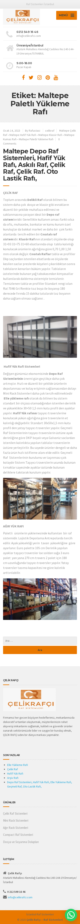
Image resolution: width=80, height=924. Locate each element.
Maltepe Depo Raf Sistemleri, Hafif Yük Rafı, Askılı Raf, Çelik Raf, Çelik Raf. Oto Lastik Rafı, (34, 164)
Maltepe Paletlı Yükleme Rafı (36, 139)
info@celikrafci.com (20, 897)
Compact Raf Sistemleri (18, 835)
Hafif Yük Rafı (15, 773)
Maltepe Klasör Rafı (50, 135)
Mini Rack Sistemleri (15, 820)
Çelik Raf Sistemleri (15, 813)
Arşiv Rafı (12, 778)
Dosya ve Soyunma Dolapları (21, 842)
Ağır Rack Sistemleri (15, 828)
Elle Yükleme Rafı (17, 765)
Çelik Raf (12, 769)
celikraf (49, 130)
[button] (71, 915)
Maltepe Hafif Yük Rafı (22, 135)
